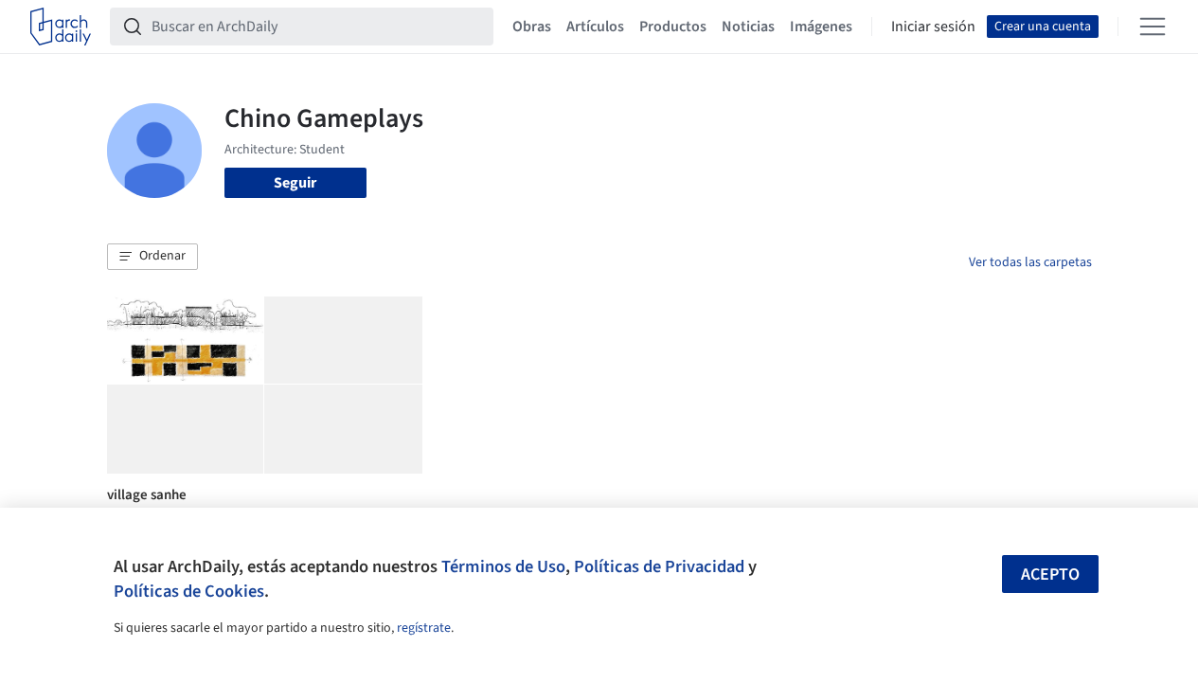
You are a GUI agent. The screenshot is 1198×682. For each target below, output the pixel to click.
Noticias (748, 26)
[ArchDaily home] (60, 26)
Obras (531, 26)
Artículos (595, 26)
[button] (152, 256)
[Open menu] (1152, 26)
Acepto (1050, 574)
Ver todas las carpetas (1030, 262)
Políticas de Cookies (189, 591)
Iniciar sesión (933, 26)
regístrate (424, 628)
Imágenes (821, 26)
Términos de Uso (503, 566)
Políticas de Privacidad (659, 566)
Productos (672, 26)
